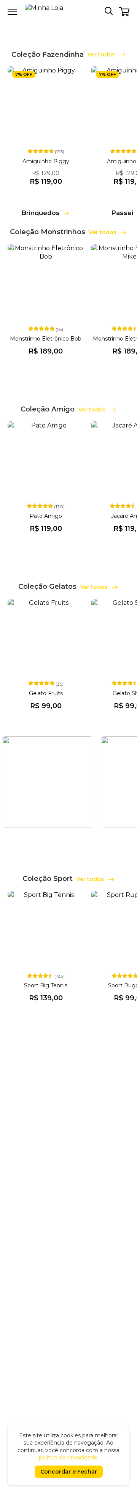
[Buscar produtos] (108, 10)
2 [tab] (72, 25)
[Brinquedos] (46, 205)
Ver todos (102, 54)
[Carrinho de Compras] (124, 11)
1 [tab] (64, 25)
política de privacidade (68, 1457)
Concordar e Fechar (68, 1471)
